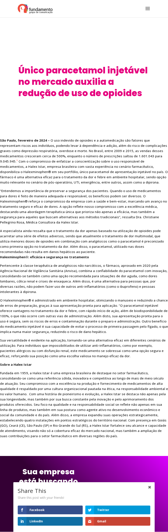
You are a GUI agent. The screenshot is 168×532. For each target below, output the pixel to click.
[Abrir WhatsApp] (157, 521)
